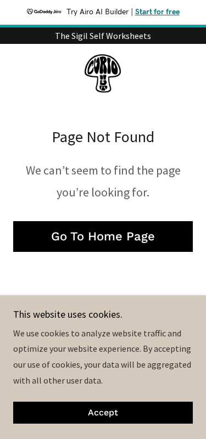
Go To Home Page (103, 236)
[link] (103, 75)
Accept (103, 413)
